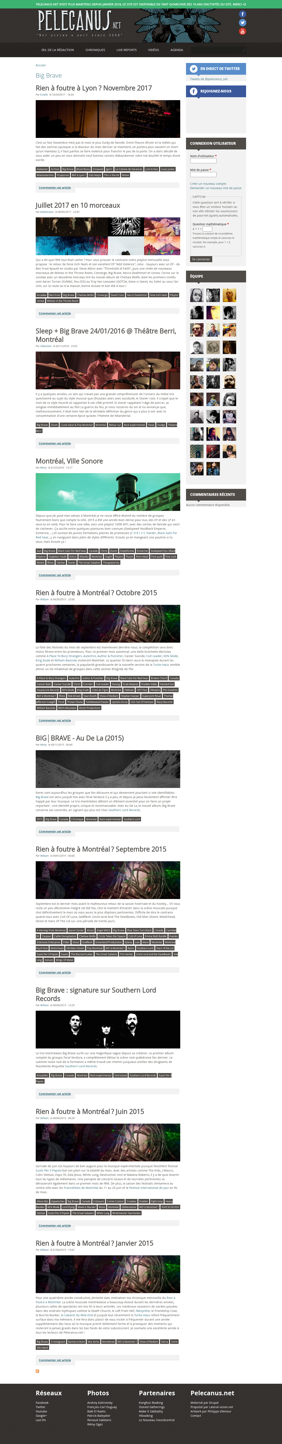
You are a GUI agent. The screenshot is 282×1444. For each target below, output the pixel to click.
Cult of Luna (135, 936)
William (44, 599)
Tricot (61, 702)
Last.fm (41, 1420)
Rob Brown (74, 696)
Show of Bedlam (109, 696)
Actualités (42, 1075)
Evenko (173, 936)
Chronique (77, 819)
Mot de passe (200, 170)
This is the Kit (111, 175)
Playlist (174, 295)
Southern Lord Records (124, 810)
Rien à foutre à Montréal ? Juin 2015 (90, 1111)
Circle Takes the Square (112, 936)
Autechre (89, 656)
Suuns (64, 954)
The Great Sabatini (89, 562)
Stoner (72, 562)
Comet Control (115, 1201)
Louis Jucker (168, 169)
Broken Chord (159, 678)
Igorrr (109, 169)
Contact (196, 1416)
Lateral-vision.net (221, 1407)
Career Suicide (62, 684)
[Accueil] (79, 23)
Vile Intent (42, 1347)
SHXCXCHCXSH (170, 1207)
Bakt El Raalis (96, 1411)
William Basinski (66, 660)
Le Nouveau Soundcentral (157, 1420)
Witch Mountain (67, 708)
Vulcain (49, 960)
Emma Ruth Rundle (156, 936)
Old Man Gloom (75, 948)
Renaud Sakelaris (99, 1420)
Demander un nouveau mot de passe (216, 188)
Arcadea (41, 295)
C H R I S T (138, 533)
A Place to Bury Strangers (51, 678)
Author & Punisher (110, 656)
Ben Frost (54, 295)
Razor (131, 948)
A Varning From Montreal (51, 930)
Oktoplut (155, 690)
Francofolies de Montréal (81, 1188)
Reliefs (40, 562)
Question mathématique (211, 224)
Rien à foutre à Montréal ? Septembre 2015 (101, 849)
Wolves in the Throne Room (62, 300)
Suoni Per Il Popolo (47, 954)
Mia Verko (93, 1341)
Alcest (90, 930)
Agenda (177, 50)
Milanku (84, 556)
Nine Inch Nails (158, 295)
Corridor (88, 684)
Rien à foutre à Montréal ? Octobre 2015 (96, 592)
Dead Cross (117, 295)
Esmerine (142, 550)
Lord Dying (68, 1207)
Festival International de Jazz (149, 1188)
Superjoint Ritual (151, 696)
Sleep (151, 424)
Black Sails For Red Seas (72, 550)
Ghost (75, 942)
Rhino (50, 562)
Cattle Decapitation (65, 936)
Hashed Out (167, 684)
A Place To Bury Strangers (64, 656)
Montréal (101, 424)
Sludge (161, 424)
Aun (39, 550)
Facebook (42, 1403)
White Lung (103, 1213)
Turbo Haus (142, 1315)
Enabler (143, 1201)
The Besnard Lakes (82, 954)
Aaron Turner (76, 930)
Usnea (40, 300)
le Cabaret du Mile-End (77, 1315)
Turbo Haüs (161, 665)
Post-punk (156, 556)
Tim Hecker (126, 954)
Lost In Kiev (151, 169)
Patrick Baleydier (98, 1416)
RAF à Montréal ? (46, 696)
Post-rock (170, 556)
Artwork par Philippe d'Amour (211, 1411)
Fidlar (66, 942)
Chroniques (95, 50)
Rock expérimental (134, 424)
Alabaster (42, 169)
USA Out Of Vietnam (142, 702)
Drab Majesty (130, 684)
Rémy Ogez (95, 1424)
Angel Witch (103, 930)
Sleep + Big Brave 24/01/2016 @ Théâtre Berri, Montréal (106, 335)
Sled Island (120, 1075)
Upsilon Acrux (120, 702)
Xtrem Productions (89, 708)
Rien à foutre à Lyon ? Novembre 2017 (94, 88)
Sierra (164, 1341)
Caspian (46, 936)
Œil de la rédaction (57, 50)
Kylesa (128, 942)
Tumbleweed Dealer (97, 702)
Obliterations (129, 1207)
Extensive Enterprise (48, 942)
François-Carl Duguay (102, 1407)
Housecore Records (48, 690)
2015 (40, 819)
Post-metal (142, 556)
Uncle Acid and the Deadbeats (153, 954)
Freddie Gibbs (149, 684)
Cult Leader (154, 656)
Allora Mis (42, 1201)
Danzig (116, 684)
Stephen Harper (130, 696)
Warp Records (164, 702)
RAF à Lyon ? (79, 175)
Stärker (151, 533)
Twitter (40, 1407)
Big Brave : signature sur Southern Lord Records (96, 994)
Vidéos (153, 50)
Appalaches (58, 1201)
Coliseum (98, 1201)
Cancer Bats (44, 684)
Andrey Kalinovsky (100, 1403)
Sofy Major (95, 175)
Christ (104, 550)
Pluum (129, 556)
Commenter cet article (55, 188)
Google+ (41, 1416)
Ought (108, 556)
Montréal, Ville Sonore (69, 461)
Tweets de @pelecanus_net (209, 79)
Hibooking (146, 1416)
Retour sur (115, 424)
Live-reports (127, 50)
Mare (145, 942)
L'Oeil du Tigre (100, 690)
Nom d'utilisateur (203, 156)
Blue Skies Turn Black (139, 930)
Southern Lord (132, 819)
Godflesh (87, 942)
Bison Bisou (83, 169)
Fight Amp (157, 1201)
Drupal (214, 1403)
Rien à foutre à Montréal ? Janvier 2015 (94, 1243)
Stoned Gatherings (152, 1407)
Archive (55, 169)
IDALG (73, 556)
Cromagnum (58, 1341)
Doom (54, 424)
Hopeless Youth (57, 556)
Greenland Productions (108, 942)
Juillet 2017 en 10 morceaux (78, 205)
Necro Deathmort (137, 295)
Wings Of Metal (64, 960)
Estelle (44, 94)
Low (137, 942)
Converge (102, 295)
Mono (102, 1207)
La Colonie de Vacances (128, 169)
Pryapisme (63, 175)
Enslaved (98, 169)
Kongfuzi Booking (151, 1403)
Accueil (41, 65)
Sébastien (46, 346)
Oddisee (129, 690)
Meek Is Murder (87, 1207)
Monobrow (108, 1341)
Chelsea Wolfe (85, 295)
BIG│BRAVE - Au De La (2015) (80, 738)
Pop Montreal (95, 948)
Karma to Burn (76, 1341)
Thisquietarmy (111, 562)
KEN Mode (171, 656)
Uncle (174, 1341)
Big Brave (67, 169)
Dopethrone (127, 550)
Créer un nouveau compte (208, 184)
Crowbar (131, 1201)
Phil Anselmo (170, 690)
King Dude (83, 690)
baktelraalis (47, 211)
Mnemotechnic (45, 175)
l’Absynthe (143, 1311)
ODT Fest (142, 690)
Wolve (125, 175)
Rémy (43, 467)
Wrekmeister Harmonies (126, 1213)
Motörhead (57, 948)
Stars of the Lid (164, 948)
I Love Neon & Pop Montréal (77, 424)
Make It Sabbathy (151, 1411)
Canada (93, 550)
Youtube (41, 1411)
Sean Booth (90, 696)
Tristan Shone (75, 702)
